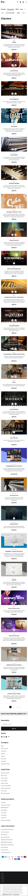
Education (3, 761)
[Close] (25, 886)
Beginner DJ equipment (7, 839)
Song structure (4, 849)
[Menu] (26, 2)
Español (2, 881)
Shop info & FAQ (5, 772)
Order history (4, 778)
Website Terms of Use (6, 894)
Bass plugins (4, 810)
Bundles (3, 9)
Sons (21, 9)
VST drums (3, 817)
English (2, 873)
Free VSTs (3, 802)
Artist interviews (5, 832)
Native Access (4, 783)
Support (3, 753)
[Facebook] (2, 737)
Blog (2, 745)
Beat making (4, 834)
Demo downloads (5, 793)
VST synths (3, 812)
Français (2, 880)
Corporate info (4, 748)
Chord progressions (6, 852)
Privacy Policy (16, 894)
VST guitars (4, 815)
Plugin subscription (6, 820)
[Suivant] (20, 707)
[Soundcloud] (9, 737)
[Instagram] (4, 737)
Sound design (4, 847)
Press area (3, 758)
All (2, 12)
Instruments (10, 9)
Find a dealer (4, 780)
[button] (12, 37)
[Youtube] (6, 737)
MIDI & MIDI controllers (6, 842)
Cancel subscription (6, 785)
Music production (5, 837)
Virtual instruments (5, 805)
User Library (4, 790)
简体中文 (2, 878)
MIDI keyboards (5, 807)
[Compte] (20, 2)
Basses (18, 12)
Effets (17, 9)
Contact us (4, 751)
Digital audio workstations (7, 844)
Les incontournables (10, 12)
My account (4, 775)
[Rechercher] (17, 2)
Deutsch (2, 876)
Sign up (14, 728)
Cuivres (24, 12)
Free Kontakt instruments (7, 829)
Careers (3, 756)
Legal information (5, 763)
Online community (5, 788)
